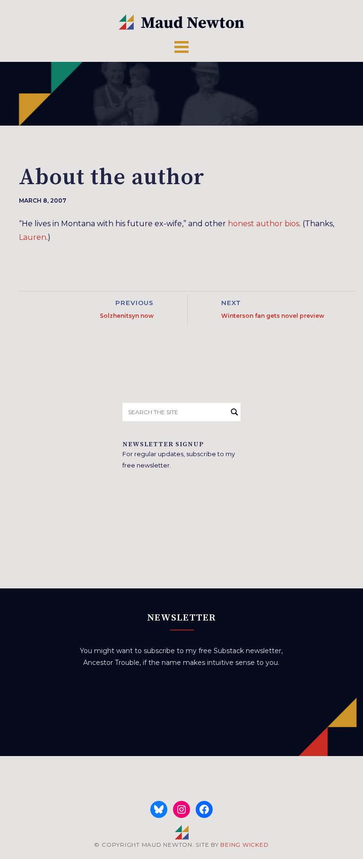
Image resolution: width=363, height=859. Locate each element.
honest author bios (263, 223)
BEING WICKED (244, 844)
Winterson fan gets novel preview (272, 315)
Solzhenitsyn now (127, 315)
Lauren (32, 237)
